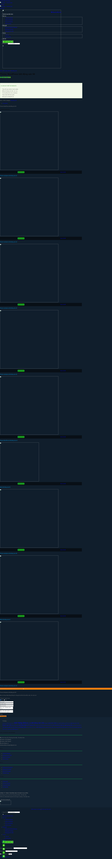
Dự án (69, 723)
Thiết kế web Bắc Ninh (8, 815)
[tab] (42, 103)
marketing (45, 725)
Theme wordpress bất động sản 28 (8, 553)
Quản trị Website (9, 821)
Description (5, 103)
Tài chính (70, 727)
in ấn (77, 723)
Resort (17, 727)
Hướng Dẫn (5, 787)
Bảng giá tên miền (9, 832)
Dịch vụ (4, 817)
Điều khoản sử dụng (36, 809)
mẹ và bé (56, 725)
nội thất (5, 727)
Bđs (28, 723)
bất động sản (37, 723)
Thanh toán (5, 781)
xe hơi (75, 727)
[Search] (3, 814)
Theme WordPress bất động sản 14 (8, 440)
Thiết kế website (9, 819)
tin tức (61, 727)
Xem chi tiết (63, 172)
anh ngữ (5, 723)
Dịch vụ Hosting (9, 823)
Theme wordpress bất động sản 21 (8, 175)
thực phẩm (46, 727)
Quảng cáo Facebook (8, 767)
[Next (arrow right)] (109, 429)
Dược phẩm (59, 723)
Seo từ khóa (5, 759)
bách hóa (12, 723)
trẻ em (66, 727)
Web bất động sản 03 (5, 487)
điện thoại (15, 729)
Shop (23, 727)
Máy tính (50, 725)
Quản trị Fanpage (7, 771)
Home (1, 70)
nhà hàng (79, 725)
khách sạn (7, 725)
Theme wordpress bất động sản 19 (8, 685)
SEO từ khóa (8, 825)
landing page (24, 725)
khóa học (13, 725)
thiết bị (27, 727)
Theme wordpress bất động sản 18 (8, 374)
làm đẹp (41, 725)
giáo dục (73, 723)
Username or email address (6, 848)
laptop (32, 725)
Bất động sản (14, 70)
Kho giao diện (7, 70)
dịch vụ (64, 723)
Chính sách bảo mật (46, 809)
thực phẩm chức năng (54, 727)
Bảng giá (5, 827)
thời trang (40, 727)
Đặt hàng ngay (3, 716)
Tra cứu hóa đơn (6, 783)
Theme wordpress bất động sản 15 (8, 308)
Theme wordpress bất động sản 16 (8, 241)
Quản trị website (6, 757)
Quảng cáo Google (7, 769)
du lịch (52, 723)
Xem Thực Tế (6, 77)
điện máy (10, 729)
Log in (10, 854)
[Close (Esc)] (110, 1)
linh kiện (37, 725)
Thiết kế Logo (6, 773)
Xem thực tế (22, 172)
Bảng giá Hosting (9, 830)
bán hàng (20, 723)
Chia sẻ (7, 836)
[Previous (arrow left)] (2, 429)
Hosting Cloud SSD (7, 755)
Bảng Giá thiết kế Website (11, 829)
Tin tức (4, 834)
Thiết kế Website (6, 753)
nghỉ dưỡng (68, 725)
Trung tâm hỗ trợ (6, 785)
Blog (8, 723)
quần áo (11, 727)
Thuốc (34, 727)
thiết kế (31, 727)
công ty (46, 723)
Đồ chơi (6, 729)
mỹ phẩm (61, 725)
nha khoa (75, 725)
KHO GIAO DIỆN (9, 842)
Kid (17, 725)
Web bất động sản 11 (5, 619)
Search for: (5, 812)
